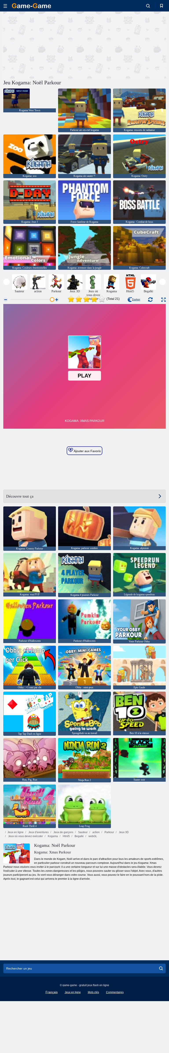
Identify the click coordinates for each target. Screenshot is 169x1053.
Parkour (109, 832)
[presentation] (6, 282)
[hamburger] (5, 6)
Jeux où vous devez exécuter (25, 836)
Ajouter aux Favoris (87, 451)
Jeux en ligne (15, 832)
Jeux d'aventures (38, 832)
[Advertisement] (44, 45)
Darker (136, 299)
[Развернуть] (163, 300)
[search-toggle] (148, 6)
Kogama (52, 836)
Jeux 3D (123, 832)
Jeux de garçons (63, 832)
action (96, 832)
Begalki (79, 836)
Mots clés (93, 992)
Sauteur (82, 832)
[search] (161, 968)
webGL (92, 836)
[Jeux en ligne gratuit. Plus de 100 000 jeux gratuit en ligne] (31, 5)
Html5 (66, 836)
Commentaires (115, 992)
